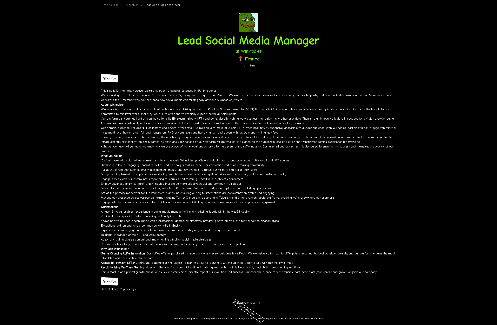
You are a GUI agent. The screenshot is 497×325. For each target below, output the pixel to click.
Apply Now (109, 78)
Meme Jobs (111, 5)
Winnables (132, 5)
